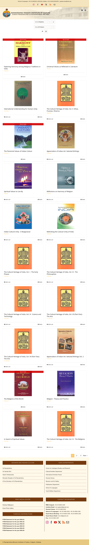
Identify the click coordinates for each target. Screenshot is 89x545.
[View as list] (46, 31)
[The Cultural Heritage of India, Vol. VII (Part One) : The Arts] (65, 299)
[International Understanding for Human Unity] (23, 93)
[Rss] (63, 522)
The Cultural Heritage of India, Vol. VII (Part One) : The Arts (65, 315)
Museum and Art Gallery (52, 481)
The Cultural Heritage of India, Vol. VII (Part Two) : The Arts (22, 357)
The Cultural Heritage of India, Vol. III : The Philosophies (62, 273)
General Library (50, 478)
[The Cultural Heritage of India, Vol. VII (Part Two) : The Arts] (23, 341)
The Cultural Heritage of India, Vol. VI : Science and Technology (22, 315)
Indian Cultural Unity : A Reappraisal (17, 232)
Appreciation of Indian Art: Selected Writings (63, 151)
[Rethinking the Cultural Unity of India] (65, 216)
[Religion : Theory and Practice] (65, 383)
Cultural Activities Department (54, 471)
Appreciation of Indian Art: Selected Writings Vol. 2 (65, 356)
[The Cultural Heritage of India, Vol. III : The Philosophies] (65, 256)
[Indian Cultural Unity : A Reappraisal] (23, 216)
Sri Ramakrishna (7, 468)
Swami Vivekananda (8, 474)
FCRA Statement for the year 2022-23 (13, 524)
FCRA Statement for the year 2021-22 (13, 521)
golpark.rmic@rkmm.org (65, 1)
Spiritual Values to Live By (13, 191)
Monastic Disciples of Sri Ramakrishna (13, 478)
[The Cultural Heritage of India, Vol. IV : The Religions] (65, 423)
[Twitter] (59, 522)
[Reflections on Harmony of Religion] (65, 176)
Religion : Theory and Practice (57, 399)
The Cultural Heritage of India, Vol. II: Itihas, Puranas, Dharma (62, 110)
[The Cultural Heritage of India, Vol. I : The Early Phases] (23, 256)
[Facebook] (51, 522)
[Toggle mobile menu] (85, 10)
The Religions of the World (13, 399)
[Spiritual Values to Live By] (23, 176)
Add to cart (7, 117)
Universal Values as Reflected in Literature (62, 67)
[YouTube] (55, 522)
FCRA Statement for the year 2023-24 (13, 526)
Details (23, 76)
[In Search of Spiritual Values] (23, 423)
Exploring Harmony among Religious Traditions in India (22, 68)
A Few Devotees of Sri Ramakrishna (12, 481)
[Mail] (67, 522)
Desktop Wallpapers (8, 505)
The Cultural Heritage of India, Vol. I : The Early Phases (21, 273)
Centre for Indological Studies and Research (58, 468)
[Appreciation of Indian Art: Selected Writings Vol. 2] (65, 341)
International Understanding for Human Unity (20, 109)
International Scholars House (54, 474)
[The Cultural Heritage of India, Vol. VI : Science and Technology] (23, 299)
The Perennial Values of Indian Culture (18, 151)
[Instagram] (47, 522)
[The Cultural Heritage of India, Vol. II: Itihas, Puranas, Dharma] (65, 93)
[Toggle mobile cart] (82, 10)
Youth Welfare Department (53, 491)
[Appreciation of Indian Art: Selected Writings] (65, 135)
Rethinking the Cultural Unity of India (60, 232)
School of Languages (51, 487)
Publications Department (52, 484)
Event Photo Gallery (8, 508)
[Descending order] (53, 22)
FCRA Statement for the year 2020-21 (13, 519)
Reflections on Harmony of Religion (60, 191)
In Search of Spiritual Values (14, 439)
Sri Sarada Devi (7, 471)
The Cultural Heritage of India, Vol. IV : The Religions (66, 439)
